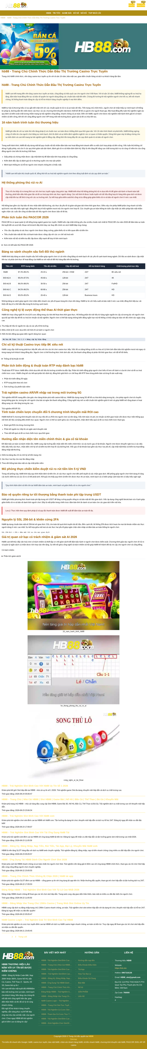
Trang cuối (22, 937)
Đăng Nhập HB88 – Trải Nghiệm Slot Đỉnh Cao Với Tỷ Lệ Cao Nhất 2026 (40, 889)
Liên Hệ (81, 996)
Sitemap (73, 1039)
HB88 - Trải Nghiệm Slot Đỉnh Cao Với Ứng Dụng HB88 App (56, 1019)
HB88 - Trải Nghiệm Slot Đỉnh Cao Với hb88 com (28, 816)
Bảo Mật (81, 983)
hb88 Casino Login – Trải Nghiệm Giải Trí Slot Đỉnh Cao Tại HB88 (37, 920)
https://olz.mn (121, 968)
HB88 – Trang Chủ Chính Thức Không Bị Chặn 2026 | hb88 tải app (37, 876)
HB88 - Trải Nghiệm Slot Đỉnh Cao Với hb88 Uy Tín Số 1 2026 (35, 786)
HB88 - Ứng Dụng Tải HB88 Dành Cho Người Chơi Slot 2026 (34, 859)
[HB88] (16, 5)
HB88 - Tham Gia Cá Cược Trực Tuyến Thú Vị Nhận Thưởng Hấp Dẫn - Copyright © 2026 (56, 1014)
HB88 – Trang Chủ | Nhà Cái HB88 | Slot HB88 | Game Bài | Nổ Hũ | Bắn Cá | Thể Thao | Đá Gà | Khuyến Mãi (60, 799)
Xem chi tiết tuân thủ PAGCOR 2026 (18, 245)
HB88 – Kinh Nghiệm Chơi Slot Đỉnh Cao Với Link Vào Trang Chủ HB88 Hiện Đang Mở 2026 (56, 1023)
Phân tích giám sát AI (12, 556)
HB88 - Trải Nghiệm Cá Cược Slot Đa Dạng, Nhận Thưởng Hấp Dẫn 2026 (56, 1010)
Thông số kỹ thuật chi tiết (14, 359)
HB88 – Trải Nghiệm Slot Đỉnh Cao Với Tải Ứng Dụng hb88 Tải (35, 832)
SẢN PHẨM (83, 992)
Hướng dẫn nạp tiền (86, 960)
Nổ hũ (80, 987)
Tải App (81, 969)
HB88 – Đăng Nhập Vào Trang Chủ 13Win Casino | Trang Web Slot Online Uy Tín (45, 903)
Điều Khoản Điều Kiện (87, 965)
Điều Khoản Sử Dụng (87, 978)
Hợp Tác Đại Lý (84, 974)
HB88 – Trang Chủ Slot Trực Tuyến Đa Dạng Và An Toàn (56, 1005)
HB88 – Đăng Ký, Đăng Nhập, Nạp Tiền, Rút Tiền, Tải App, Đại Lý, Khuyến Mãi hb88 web (50, 846)
